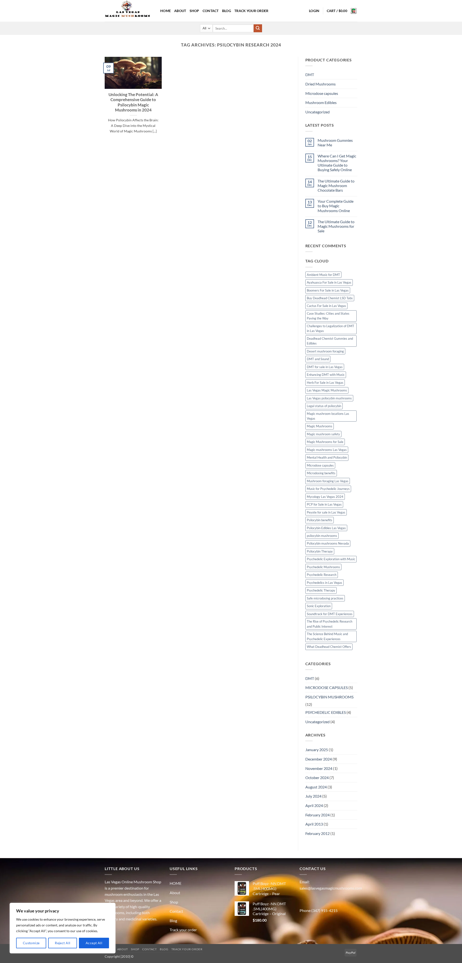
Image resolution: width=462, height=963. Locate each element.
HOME (165, 11)
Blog (226, 11)
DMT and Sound (318, 359)
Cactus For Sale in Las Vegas (326, 306)
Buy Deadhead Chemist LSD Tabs (330, 298)
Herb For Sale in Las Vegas (325, 382)
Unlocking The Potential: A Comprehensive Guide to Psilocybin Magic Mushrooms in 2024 (133, 102)
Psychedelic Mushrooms (323, 567)
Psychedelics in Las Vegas (324, 583)
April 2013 (314, 824)
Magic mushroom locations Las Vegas (328, 416)
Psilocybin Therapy (320, 551)
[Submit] (258, 28)
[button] (314, 11)
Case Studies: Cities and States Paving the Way (328, 316)
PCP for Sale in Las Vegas (324, 504)
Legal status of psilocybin (324, 406)
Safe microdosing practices (325, 598)
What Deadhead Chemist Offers (329, 647)
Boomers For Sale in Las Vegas (328, 290)
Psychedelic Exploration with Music (331, 559)
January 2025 (316, 749)
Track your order (251, 11)
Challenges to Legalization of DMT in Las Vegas (330, 328)
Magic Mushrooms (319, 426)
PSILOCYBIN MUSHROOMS (329, 697)
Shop (194, 11)
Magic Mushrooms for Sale (325, 442)
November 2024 (318, 768)
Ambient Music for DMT (323, 275)
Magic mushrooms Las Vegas (327, 450)
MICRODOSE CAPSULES (326, 687)
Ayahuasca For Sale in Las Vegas (329, 282)
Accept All (94, 943)
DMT (309, 74)
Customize (31, 943)
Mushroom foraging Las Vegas (327, 481)
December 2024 (318, 759)
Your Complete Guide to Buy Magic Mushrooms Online (335, 206)
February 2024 (317, 815)
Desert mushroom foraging (325, 351)
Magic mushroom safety (323, 434)
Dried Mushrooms (320, 84)
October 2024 (317, 777)
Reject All (62, 943)
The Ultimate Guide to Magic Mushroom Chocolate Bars (336, 185)
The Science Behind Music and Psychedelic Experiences (327, 636)
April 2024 (314, 805)
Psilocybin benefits (319, 520)
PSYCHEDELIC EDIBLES (325, 712)
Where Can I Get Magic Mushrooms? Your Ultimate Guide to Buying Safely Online (337, 163)
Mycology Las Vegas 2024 (325, 497)
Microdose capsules (321, 93)
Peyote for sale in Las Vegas (326, 512)
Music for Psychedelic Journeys (328, 489)
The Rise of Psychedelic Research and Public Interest (329, 623)
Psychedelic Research (321, 575)
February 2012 (317, 833)
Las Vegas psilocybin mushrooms (329, 398)
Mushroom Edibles (321, 102)
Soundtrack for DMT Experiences (330, 614)
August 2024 (316, 787)
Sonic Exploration (319, 606)
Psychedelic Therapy (321, 590)
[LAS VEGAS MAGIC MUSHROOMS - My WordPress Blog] (129, 11)
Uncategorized (317, 112)
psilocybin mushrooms (322, 536)
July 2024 (313, 796)
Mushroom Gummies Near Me (335, 142)
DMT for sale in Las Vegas (325, 367)
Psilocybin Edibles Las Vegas (326, 528)
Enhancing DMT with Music (326, 375)
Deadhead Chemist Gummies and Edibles (330, 341)
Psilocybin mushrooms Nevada (328, 543)
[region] (63, 928)
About (180, 11)
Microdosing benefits (321, 473)
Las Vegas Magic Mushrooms (327, 390)
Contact (211, 11)
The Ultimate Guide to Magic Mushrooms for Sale (336, 226)
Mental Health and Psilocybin (327, 457)
